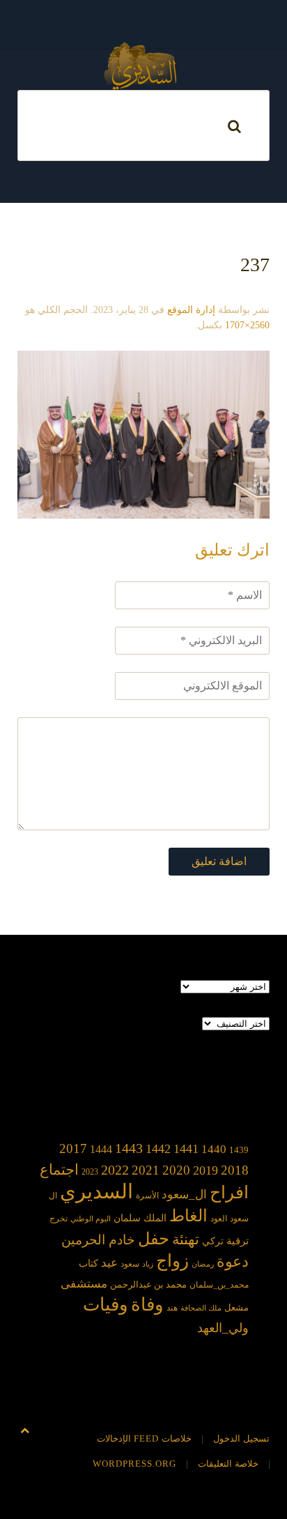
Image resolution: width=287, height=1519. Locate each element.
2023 (90, 1172)
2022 (115, 1169)
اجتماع (59, 1169)
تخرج (58, 1218)
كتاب (88, 1263)
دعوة (233, 1261)
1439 (239, 1150)
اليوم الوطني (90, 1219)
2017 (73, 1148)
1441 (186, 1149)
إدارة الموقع (191, 310)
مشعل (236, 1307)
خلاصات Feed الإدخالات (144, 1438)
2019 (205, 1170)
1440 (213, 1149)
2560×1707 (247, 325)
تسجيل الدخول (241, 1438)
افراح (229, 1192)
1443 (129, 1148)
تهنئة (185, 1239)
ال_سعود (184, 1194)
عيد (109, 1262)
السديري (96, 1191)
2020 (176, 1170)
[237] (143, 433)
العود (218, 1218)
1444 (101, 1149)
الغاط (188, 1216)
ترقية (237, 1240)
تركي (213, 1241)
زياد (147, 1264)
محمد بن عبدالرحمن (148, 1284)
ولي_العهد (223, 1328)
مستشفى (84, 1283)
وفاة (147, 1305)
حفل (153, 1238)
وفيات (105, 1305)
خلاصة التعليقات (228, 1463)
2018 (235, 1170)
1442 (158, 1149)
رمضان (203, 1264)
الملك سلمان (140, 1217)
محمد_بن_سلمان (219, 1285)
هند (172, 1308)
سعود (130, 1264)
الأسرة (147, 1195)
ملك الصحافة (201, 1308)
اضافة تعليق (219, 861)
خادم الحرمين (98, 1239)
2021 (146, 1170)
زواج (172, 1260)
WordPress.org (134, 1463)
